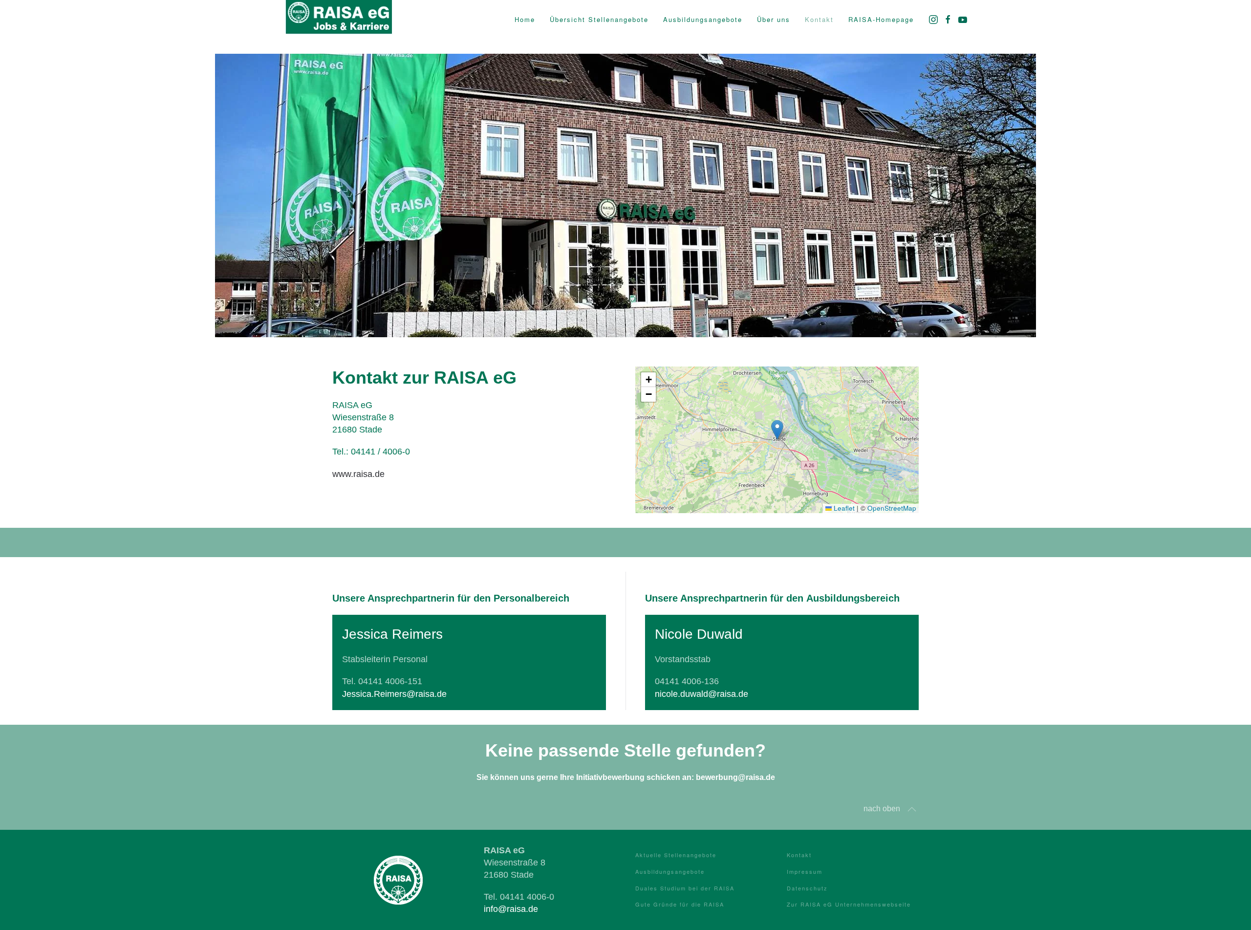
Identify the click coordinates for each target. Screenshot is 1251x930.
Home (525, 19)
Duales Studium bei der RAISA (684, 888)
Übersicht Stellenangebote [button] (599, 19)
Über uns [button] (773, 19)
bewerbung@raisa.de (735, 777)
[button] (777, 430)
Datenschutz (807, 888)
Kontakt (799, 855)
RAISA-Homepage (881, 19)
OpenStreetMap (891, 508)
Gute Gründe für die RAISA (679, 904)
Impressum (804, 871)
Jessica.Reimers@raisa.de (394, 694)
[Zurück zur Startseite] (338, 19)
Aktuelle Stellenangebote (675, 855)
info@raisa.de (511, 909)
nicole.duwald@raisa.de (701, 694)
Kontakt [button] (819, 19)
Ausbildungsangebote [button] (702, 19)
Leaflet (843, 508)
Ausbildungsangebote (670, 871)
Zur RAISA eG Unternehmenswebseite (849, 904)
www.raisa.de (358, 474)
